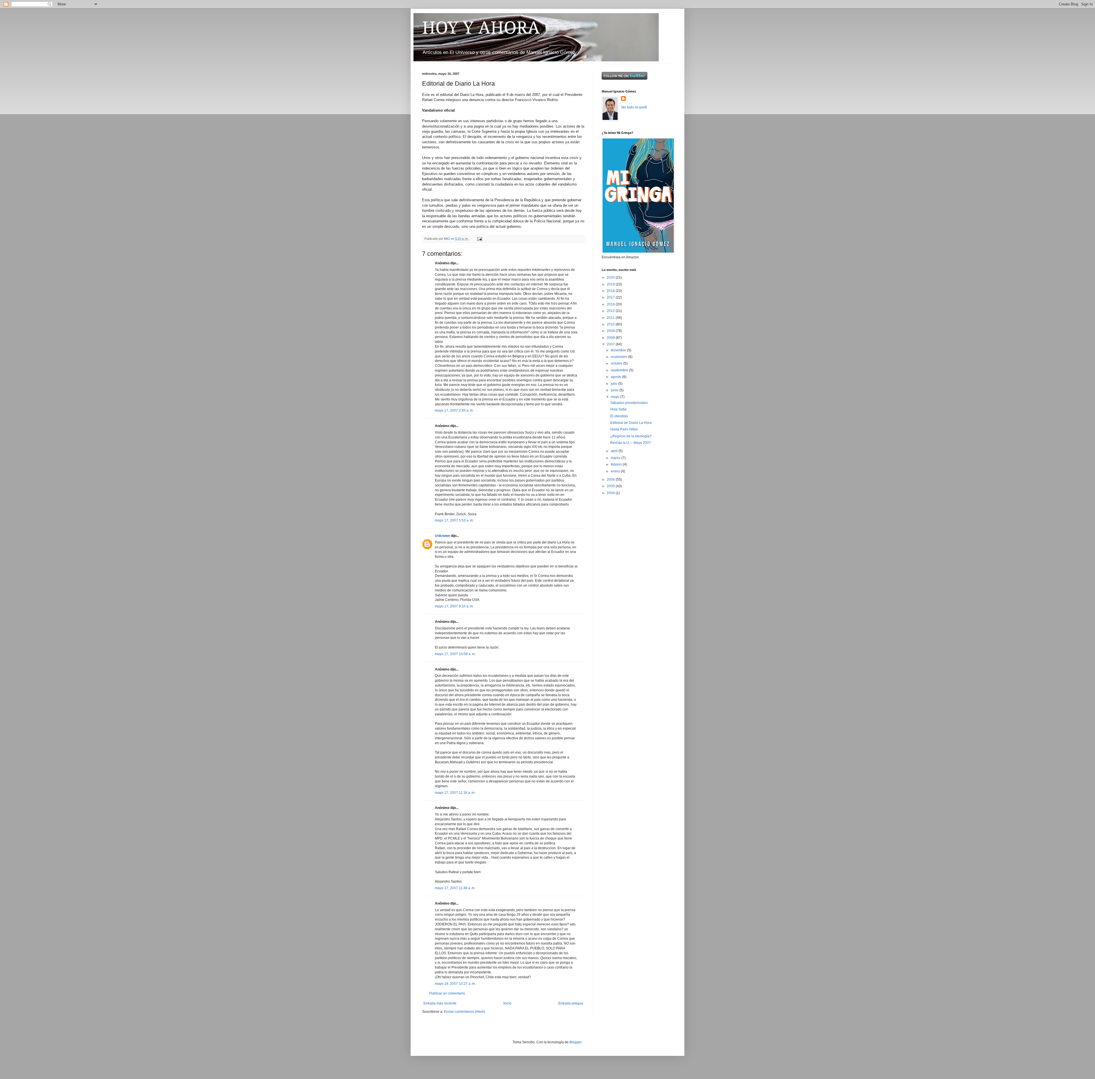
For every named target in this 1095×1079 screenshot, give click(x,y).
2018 (611, 291)
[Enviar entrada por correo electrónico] (479, 238)
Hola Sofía (618, 409)
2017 (611, 297)
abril (615, 451)
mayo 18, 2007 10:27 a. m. (455, 984)
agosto (616, 377)
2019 (611, 284)
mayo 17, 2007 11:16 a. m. (455, 793)
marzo (616, 458)
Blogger (575, 1042)
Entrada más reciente (440, 1003)
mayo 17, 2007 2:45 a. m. (454, 410)
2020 (611, 277)
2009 (611, 331)
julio (614, 384)
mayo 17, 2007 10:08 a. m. (455, 654)
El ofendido (619, 416)
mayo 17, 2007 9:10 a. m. (454, 606)
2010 (611, 324)
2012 (611, 311)
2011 (611, 318)
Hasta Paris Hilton (624, 429)
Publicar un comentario (447, 993)
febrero (617, 464)
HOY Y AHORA (481, 28)
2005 (611, 486)
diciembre (619, 350)
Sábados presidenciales (629, 403)
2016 (611, 304)
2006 (611, 480)
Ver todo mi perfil (634, 107)
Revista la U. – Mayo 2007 (630, 443)
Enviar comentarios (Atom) (464, 1012)
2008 (611, 338)
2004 (611, 493)
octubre (617, 363)
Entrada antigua (570, 1003)
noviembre (619, 357)
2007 (611, 344)
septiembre (620, 370)
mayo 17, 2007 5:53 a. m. (454, 520)
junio (615, 390)
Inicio (507, 1003)
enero (616, 471)
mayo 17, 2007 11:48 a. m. (455, 888)
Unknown (442, 536)
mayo (615, 397)
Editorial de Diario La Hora (631, 423)
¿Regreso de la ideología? (631, 436)
